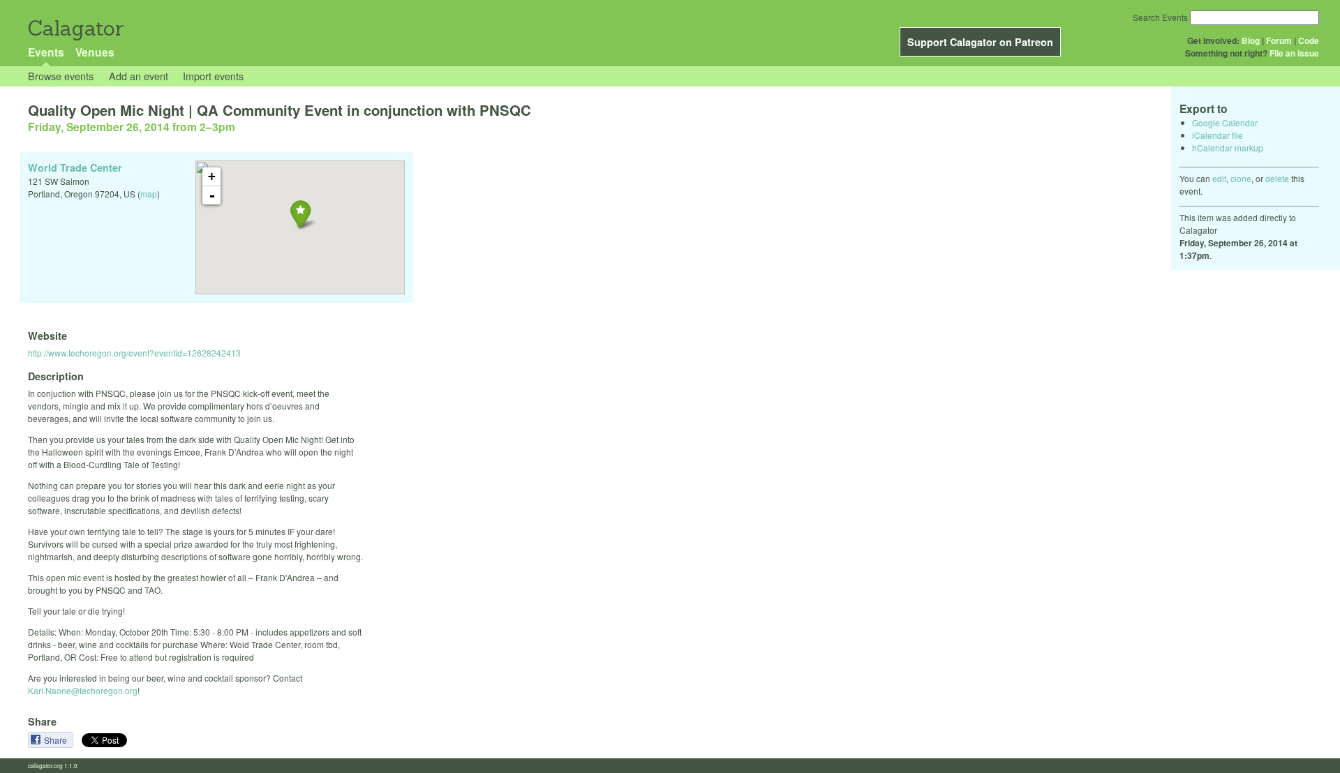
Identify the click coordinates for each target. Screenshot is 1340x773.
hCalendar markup (1227, 147)
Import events (213, 75)
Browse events (61, 75)
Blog (1251, 40)
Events (46, 52)
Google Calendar (1225, 122)
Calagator (75, 28)
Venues (94, 52)
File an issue (1294, 53)
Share (56, 740)
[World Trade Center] (300, 214)
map (148, 194)
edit (1219, 178)
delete (1277, 178)
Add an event (138, 75)
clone (1240, 178)
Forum (1279, 40)
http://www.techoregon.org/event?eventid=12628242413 (134, 353)
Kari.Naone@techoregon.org (82, 690)
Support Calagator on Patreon (980, 42)
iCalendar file (1217, 135)
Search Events (1160, 17)
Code (1308, 40)
